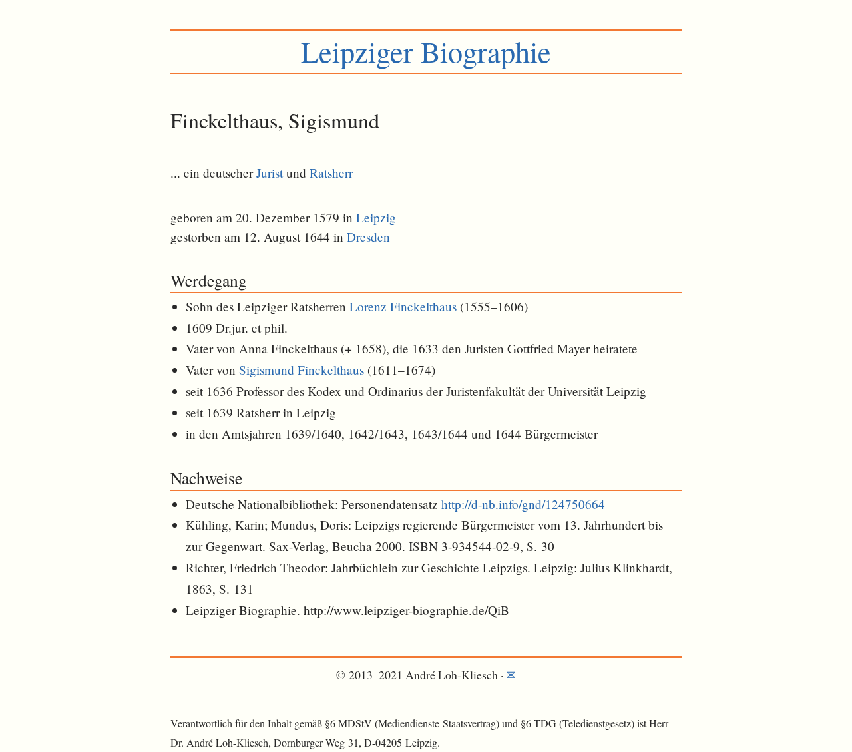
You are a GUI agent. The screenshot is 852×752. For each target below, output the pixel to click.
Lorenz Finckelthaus (403, 306)
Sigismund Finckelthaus (301, 369)
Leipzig (376, 217)
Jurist (269, 172)
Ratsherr (331, 172)
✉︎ (511, 675)
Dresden (368, 236)
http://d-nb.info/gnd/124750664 (523, 504)
